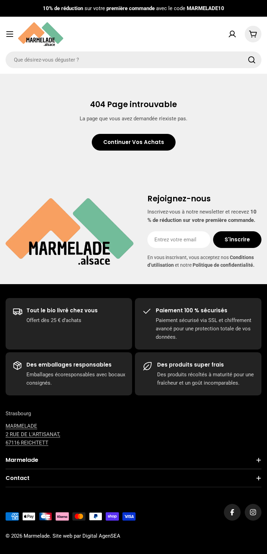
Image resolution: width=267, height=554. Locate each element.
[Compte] (232, 34)
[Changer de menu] (10, 34)
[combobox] (133, 59)
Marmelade (37, 536)
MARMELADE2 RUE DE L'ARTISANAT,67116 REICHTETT (33, 434)
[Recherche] (252, 60)
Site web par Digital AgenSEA (86, 536)
